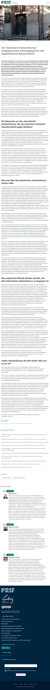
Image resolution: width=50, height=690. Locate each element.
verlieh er (14, 246)
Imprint (26, 684)
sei (19, 175)
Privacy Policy (33, 684)
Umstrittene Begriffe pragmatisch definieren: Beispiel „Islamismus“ (16, 467)
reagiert (7, 93)
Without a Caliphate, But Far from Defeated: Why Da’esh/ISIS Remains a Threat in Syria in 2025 (23, 445)
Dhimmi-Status (38, 198)
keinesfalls (42, 208)
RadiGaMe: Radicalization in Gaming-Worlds (11, 626)
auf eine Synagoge (35, 98)
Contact (21, 684)
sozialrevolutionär (41, 261)
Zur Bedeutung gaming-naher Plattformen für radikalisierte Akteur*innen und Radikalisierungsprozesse (24, 453)
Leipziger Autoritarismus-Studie (34, 135)
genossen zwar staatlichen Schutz (17, 197)
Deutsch (3, 423)
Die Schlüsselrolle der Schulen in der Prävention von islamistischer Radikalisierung (20, 464)
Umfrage (39, 344)
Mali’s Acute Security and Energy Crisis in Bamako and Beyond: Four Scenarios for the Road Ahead (23, 439)
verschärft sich (10, 98)
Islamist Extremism (19, 477)
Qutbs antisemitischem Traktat (29, 236)
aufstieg (3, 253)
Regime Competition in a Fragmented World (11, 630)
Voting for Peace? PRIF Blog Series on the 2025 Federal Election (16, 640)
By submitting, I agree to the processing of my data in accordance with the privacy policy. (20, 671)
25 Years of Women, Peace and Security (10, 619)
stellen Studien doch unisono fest (28, 284)
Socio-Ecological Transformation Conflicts (11, 635)
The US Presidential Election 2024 (9, 638)
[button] (48, 2)
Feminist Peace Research (7, 621)
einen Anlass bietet (40, 103)
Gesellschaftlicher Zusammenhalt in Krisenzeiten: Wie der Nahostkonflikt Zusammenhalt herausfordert (24, 442)
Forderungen (45, 140)
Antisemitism (6, 477)
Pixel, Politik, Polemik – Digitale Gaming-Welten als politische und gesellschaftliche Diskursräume (23, 461)
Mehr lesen (10, 416)
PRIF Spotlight (4, 623)
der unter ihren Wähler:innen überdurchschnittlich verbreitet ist (26, 153)
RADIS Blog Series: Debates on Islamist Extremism (18, 423)
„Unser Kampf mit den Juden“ (36, 225)
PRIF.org (15, 684)
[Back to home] (9, 2)
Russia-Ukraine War (5, 633)
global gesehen (7, 268)
